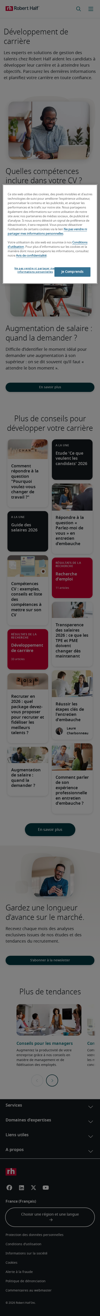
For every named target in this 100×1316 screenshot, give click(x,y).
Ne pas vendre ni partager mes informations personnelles (35, 270)
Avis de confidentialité (31, 255)
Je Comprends (72, 271)
